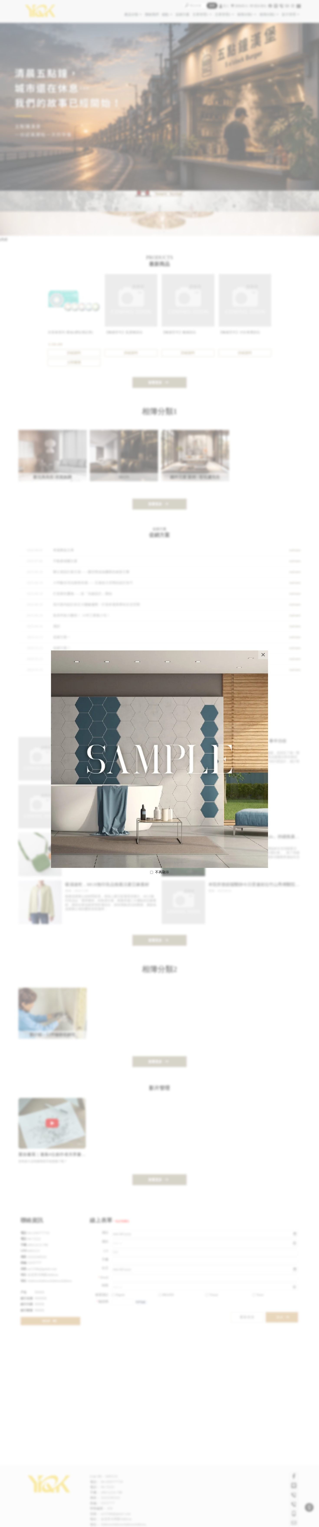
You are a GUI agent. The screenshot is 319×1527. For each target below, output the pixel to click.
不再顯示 (162, 872)
